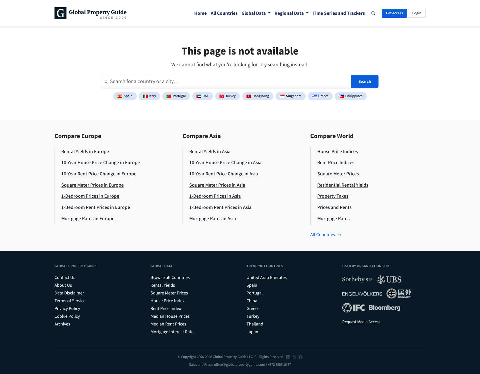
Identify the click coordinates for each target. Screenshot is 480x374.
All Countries (322, 234)
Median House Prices (170, 316)
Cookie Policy (67, 316)
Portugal (179, 96)
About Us (63, 285)
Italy (152, 96)
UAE (205, 96)
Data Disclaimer (69, 293)
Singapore (294, 96)
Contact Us (64, 277)
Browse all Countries (170, 277)
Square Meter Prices (169, 293)
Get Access (394, 13)
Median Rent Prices (168, 324)
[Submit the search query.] (106, 81)
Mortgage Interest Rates (173, 332)
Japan (252, 332)
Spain (128, 96)
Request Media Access (361, 322)
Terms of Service (70, 301)
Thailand (254, 324)
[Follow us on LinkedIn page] (288, 356)
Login (416, 13)
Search (364, 82)
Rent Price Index (165, 308)
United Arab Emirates (266, 277)
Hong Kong (260, 96)
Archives (62, 324)
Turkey (231, 96)
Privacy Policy (67, 308)
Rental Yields (162, 285)
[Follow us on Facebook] (300, 356)
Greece (323, 96)
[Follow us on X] (294, 356)
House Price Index (167, 301)
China (251, 301)
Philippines (353, 96)
